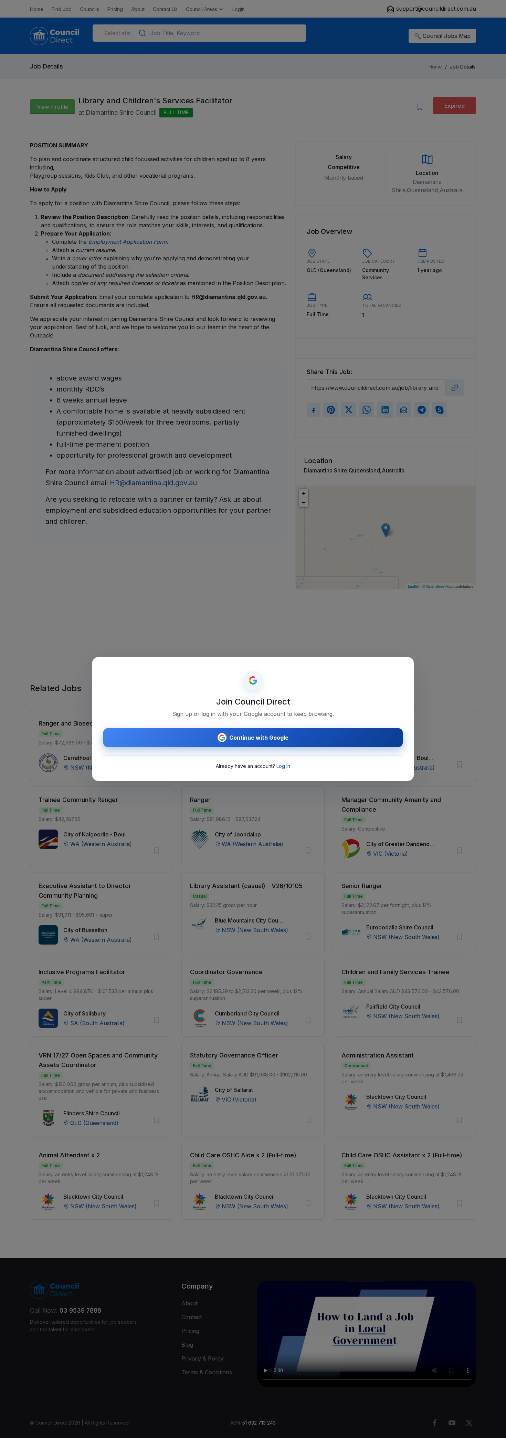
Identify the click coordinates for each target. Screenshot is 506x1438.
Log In (283, 766)
